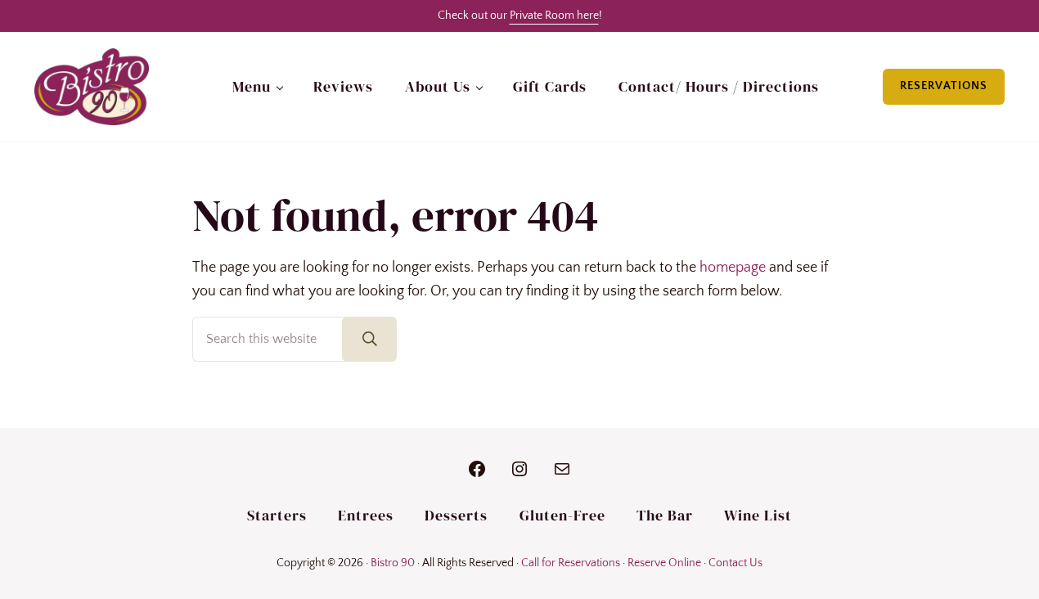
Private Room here (554, 15)
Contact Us (735, 563)
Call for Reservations (570, 563)
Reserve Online (664, 563)
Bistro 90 (393, 563)
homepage (732, 267)
